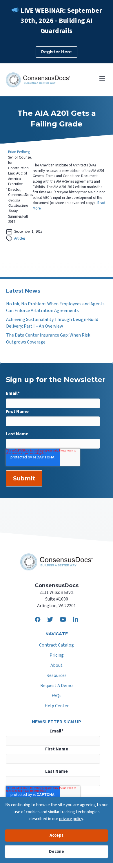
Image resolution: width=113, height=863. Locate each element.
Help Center (57, 706)
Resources (56, 676)
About (56, 666)
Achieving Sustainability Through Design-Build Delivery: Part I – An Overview (52, 322)
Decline (56, 852)
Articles (19, 238)
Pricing (57, 655)
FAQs (56, 696)
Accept (56, 835)
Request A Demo (56, 686)
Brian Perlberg (19, 152)
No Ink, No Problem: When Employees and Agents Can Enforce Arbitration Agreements (55, 307)
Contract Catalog (56, 645)
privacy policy (71, 819)
